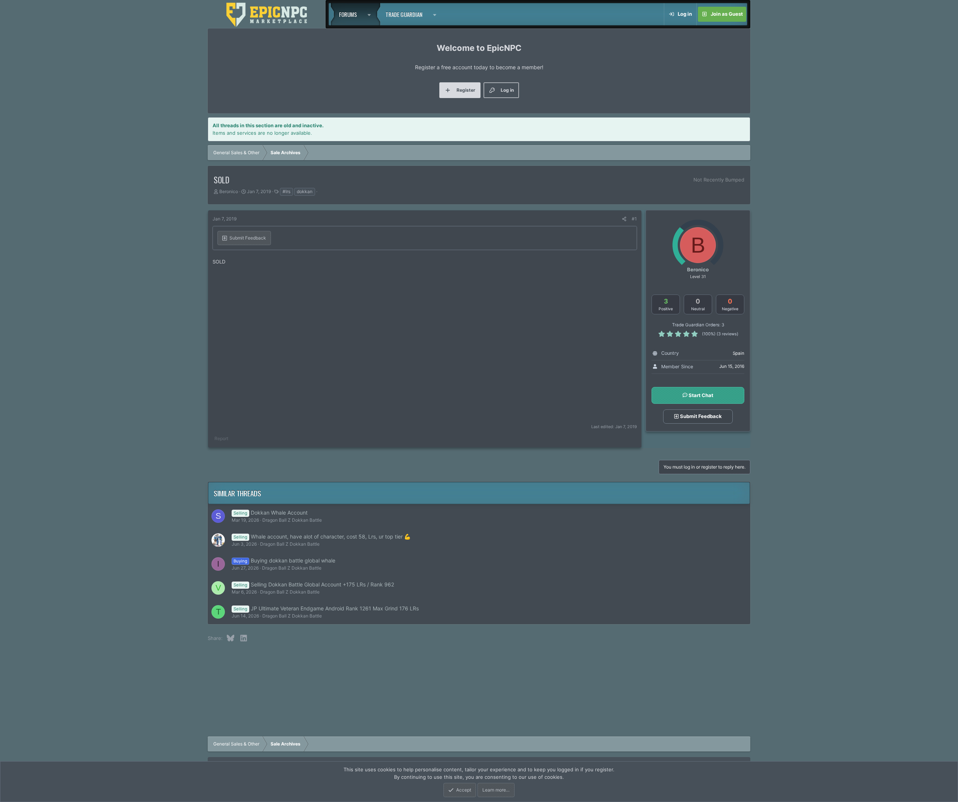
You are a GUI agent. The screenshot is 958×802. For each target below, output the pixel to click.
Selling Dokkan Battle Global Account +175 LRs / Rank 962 (322, 584)
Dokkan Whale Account (279, 512)
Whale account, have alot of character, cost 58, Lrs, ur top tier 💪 (331, 536)
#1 (634, 219)
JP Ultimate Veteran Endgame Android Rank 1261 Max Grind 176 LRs (335, 608)
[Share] (624, 218)
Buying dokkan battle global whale (293, 560)
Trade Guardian (403, 14)
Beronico (228, 191)
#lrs (286, 191)
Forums (348, 14)
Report (221, 438)
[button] (371, 14)
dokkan (304, 191)
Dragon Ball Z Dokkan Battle (292, 520)
